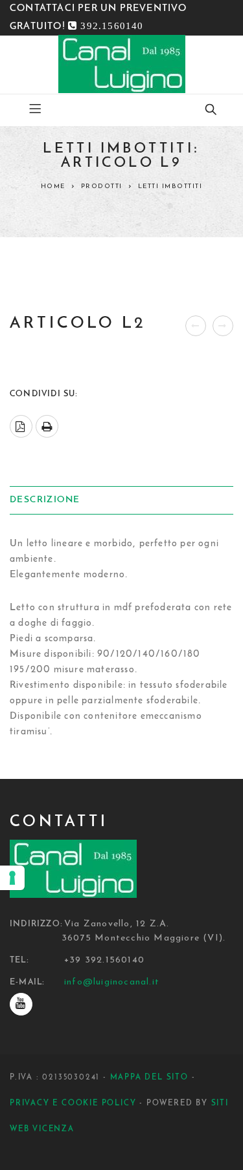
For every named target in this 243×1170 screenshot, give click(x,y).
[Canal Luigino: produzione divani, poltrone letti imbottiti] (121, 64)
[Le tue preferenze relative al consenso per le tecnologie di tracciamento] (12, 878)
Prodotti (101, 186)
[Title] (21, 1004)
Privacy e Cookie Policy (73, 1103)
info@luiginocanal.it (111, 982)
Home (53, 186)
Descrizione (45, 500)
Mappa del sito (149, 1077)
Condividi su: (44, 394)
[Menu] (35, 110)
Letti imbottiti (170, 186)
